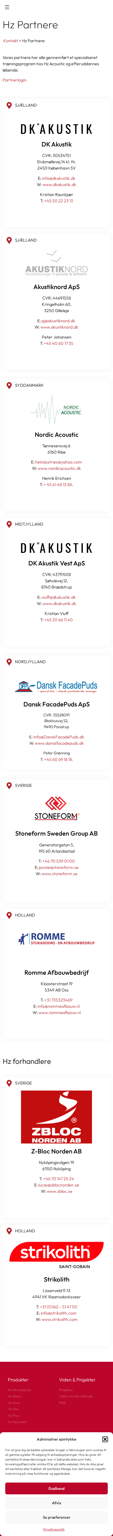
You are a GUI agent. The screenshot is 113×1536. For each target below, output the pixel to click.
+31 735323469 (58, 1000)
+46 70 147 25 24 (58, 1178)
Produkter (18, 1380)
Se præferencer (56, 1517)
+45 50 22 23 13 (58, 200)
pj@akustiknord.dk (58, 320)
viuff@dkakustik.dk (59, 597)
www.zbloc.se (59, 1191)
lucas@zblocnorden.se (58, 1185)
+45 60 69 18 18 (58, 759)
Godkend (56, 1488)
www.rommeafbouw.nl (59, 1012)
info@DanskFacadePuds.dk (58, 736)
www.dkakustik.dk (59, 184)
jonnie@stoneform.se (59, 867)
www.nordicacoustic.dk (59, 468)
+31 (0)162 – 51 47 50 (58, 1306)
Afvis (56, 1502)
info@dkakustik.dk (58, 178)
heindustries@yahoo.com (58, 462)
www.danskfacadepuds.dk (59, 743)
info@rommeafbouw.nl (59, 1006)
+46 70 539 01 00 (58, 861)
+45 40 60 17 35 (58, 343)
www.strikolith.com (60, 1319)
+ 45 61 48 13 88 (58, 484)
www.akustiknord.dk (59, 327)
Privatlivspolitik (54, 1529)
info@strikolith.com (58, 1313)
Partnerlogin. (15, 80)
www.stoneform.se (60, 873)
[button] (105, 1439)
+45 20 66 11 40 (58, 619)
